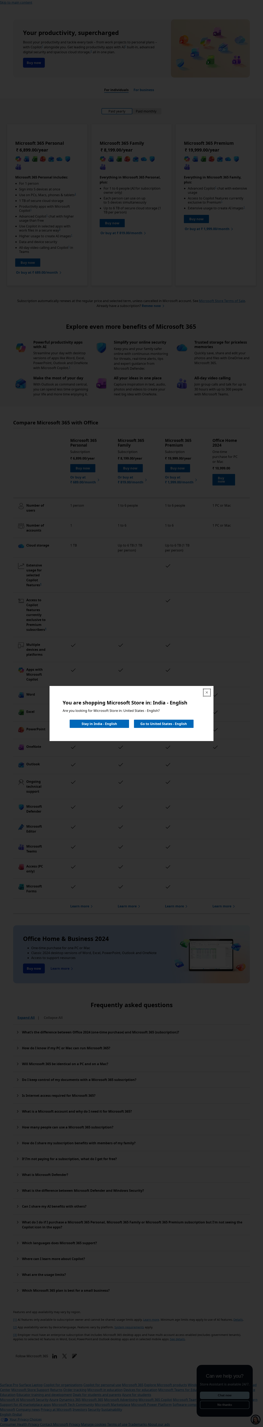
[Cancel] (207, 692)
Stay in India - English (99, 724)
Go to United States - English (163, 724)
